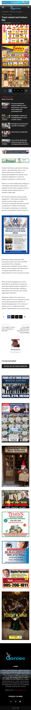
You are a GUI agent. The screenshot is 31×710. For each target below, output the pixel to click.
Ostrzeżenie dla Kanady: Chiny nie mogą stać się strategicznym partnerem (19, 142)
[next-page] (28, 97)
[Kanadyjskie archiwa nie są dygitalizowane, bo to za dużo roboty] (6, 117)
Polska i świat (5, 128)
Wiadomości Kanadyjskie (16, 11)
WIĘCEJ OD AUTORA (7, 99)
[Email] (22, 90)
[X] (14, 90)
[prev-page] (26, 97)
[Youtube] (20, 701)
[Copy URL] (18, 90)
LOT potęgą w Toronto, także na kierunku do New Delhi (8, 329)
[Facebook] (10, 90)
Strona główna (5, 11)
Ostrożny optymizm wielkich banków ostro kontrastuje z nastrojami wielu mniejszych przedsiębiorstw (19, 107)
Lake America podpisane (19, 132)
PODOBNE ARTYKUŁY (8, 97)
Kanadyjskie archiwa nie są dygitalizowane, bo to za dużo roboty (19, 117)
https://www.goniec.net (15, 352)
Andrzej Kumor (8, 22)
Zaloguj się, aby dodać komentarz (15, 366)
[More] (26, 90)
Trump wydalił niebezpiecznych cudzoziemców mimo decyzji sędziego (23, 329)
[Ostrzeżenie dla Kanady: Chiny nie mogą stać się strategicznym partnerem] (6, 142)
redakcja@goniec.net (20, 690)
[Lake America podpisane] (6, 134)
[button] (3, 7)
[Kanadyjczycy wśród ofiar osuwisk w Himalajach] (6, 126)
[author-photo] (15, 347)
